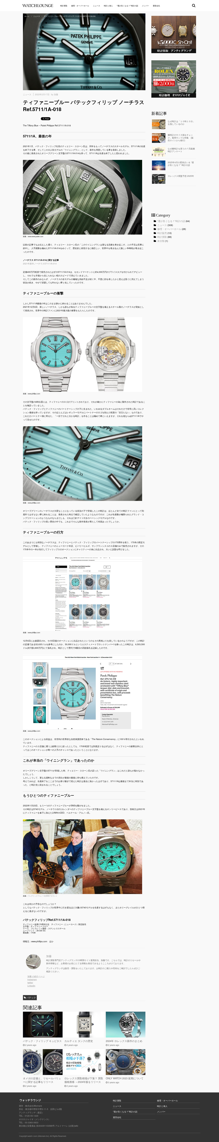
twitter (30, 982)
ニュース (96, 6)
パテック (31, 997)
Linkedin (31, 985)
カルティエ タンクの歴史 (78, 1041)
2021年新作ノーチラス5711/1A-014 (40, 263)
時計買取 (63, 6)
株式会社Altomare (33, 1105)
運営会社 (156, 6)
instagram (32, 979)
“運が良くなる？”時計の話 (127, 6)
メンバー (145, 6)
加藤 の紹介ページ (36, 976)
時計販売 (162, 233)
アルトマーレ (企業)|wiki (66, 1125)
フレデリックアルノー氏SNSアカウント (42, 896)
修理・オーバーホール (80, 6)
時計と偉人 (108, 6)
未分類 (160, 241)
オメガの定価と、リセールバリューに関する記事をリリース (42, 1080)
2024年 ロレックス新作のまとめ (124, 1041)
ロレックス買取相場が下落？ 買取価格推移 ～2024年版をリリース (83, 1080)
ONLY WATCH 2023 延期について (124, 1078)
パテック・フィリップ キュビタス (42, 1041)
